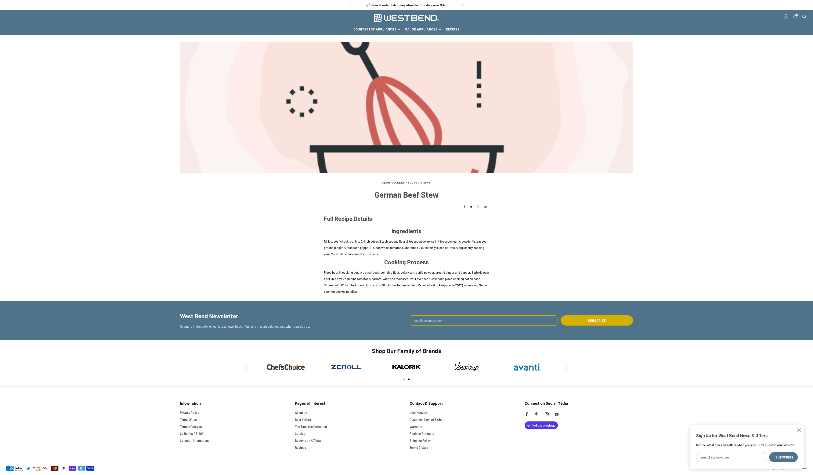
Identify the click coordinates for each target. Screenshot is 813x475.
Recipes (453, 29)
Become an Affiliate (308, 440)
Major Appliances (421, 29)
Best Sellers (303, 419)
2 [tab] (409, 379)
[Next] (463, 5)
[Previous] (350, 5)
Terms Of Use (189, 419)
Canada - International (195, 440)
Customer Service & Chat (427, 419)
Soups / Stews (419, 182)
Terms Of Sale (419, 447)
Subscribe (785, 457)
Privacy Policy (189, 412)
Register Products (422, 433)
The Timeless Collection (311, 426)
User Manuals (418, 412)
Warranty (416, 426)
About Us (301, 412)
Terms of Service (191, 426)
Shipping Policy (420, 440)
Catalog (300, 433)
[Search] (804, 16)
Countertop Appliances (375, 29)
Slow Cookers (393, 182)
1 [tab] (404, 379)
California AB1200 (191, 433)
